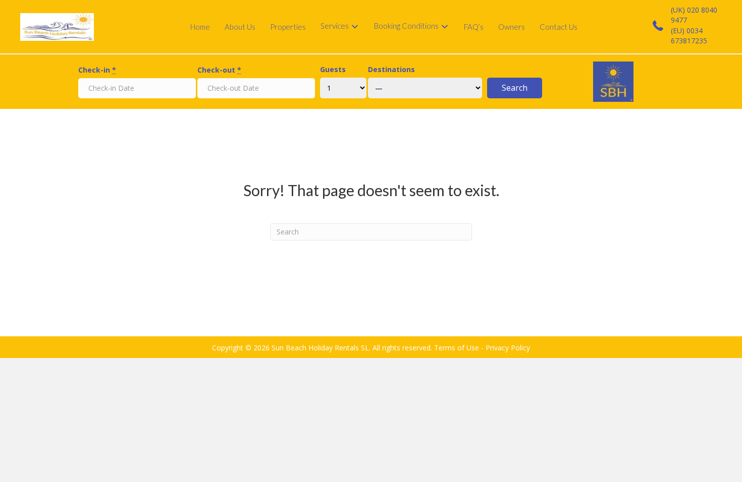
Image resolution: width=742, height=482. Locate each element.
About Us (240, 26)
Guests (333, 69)
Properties (288, 26)
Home (200, 26)
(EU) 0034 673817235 (689, 35)
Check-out (219, 70)
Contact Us (558, 26)
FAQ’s (474, 26)
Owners (511, 26)
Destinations (391, 69)
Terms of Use (456, 347)
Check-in (97, 70)
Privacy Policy (508, 347)
